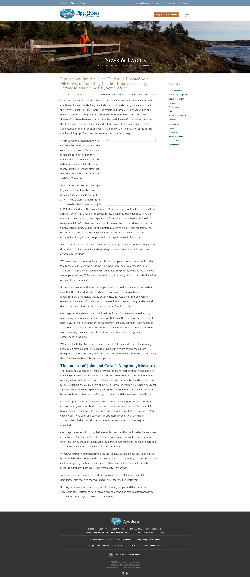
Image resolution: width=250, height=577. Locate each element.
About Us (159, 539)
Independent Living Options (119, 539)
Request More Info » (166, 14)
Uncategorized (175, 144)
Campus (172, 103)
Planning (173, 132)
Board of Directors (176, 99)
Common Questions (172, 3)
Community (174, 107)
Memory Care (174, 124)
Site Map (123, 565)
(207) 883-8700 (135, 528)
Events (171, 111)
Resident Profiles (144, 94)
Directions (156, 545)
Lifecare (172, 119)
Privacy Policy (133, 565)
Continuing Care (139, 539)
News (171, 128)
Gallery (150, 539)
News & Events (118, 545)
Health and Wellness (177, 115)
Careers (186, 3)
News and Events (142, 3)
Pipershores (79, 14)
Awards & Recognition (115, 94)
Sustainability (175, 140)
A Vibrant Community (96, 539)
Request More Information (100, 545)
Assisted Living (175, 90)
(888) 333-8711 (157, 528)
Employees (156, 3)
